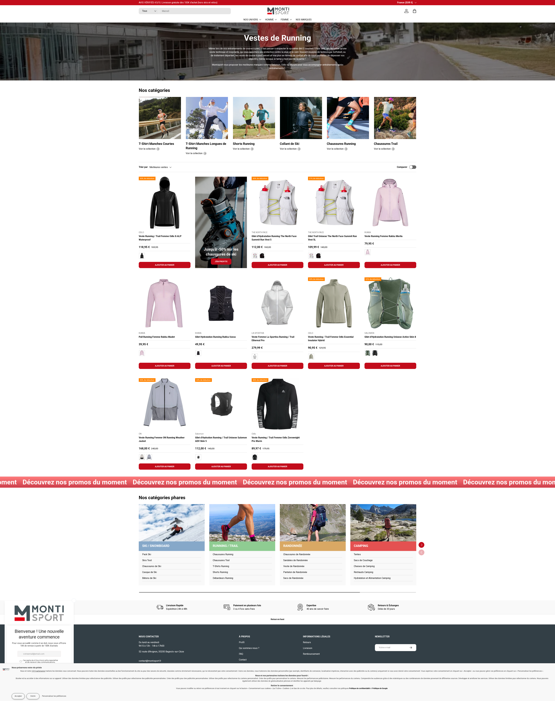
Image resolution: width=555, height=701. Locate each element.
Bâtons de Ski (149, 578)
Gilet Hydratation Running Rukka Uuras (215, 337)
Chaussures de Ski (151, 566)
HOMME (269, 19)
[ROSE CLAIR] (368, 252)
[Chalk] (255, 356)
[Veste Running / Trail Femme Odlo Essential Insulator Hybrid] (334, 303)
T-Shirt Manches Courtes (156, 144)
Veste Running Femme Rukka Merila (384, 236)
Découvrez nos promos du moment (78, 482)
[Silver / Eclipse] (142, 457)
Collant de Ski (289, 144)
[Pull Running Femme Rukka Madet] (164, 303)
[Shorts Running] (254, 118)
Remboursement (311, 654)
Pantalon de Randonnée (295, 572)
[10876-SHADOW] (311, 356)
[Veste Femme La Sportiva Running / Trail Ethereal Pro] (277, 303)
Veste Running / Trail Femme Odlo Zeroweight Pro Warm (276, 439)
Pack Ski (146, 554)
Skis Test (147, 560)
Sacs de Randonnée (293, 578)
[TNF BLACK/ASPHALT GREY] (262, 256)
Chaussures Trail (386, 144)
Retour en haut (277, 619)
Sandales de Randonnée (295, 560)
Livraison (307, 648)
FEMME (285, 19)
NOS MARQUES (304, 19)
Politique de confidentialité (359, 688)
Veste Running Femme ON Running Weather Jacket (162, 439)
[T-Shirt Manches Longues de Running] (207, 118)
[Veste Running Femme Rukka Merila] (390, 202)
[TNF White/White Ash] (255, 256)
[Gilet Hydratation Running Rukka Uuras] (221, 303)
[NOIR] (198, 353)
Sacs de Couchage (363, 560)
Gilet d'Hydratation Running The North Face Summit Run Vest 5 (274, 238)
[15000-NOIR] (255, 457)
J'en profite (221, 261)
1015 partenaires (38, 671)
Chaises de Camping (364, 566)
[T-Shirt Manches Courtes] (160, 118)
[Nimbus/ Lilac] (149, 457)
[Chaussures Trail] (395, 118)
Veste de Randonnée (293, 566)
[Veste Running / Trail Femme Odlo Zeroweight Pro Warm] (277, 404)
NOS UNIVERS (250, 19)
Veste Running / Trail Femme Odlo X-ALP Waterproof (160, 238)
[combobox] (185, 11)
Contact (243, 659)
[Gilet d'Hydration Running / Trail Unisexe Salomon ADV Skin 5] (221, 404)
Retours (307, 642)
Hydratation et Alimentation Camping (372, 578)
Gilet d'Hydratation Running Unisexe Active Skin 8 (390, 337)
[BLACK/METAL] (375, 353)
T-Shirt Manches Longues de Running (206, 146)
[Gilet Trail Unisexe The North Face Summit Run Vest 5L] (334, 202)
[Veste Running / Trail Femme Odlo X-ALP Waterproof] (164, 202)
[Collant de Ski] (301, 118)
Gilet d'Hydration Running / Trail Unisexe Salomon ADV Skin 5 (221, 439)
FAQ (241, 654)
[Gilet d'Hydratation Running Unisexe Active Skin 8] (390, 303)
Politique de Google (379, 688)
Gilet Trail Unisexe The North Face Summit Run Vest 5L (332, 238)
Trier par (143, 167)
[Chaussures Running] (348, 118)
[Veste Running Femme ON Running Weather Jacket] (164, 404)
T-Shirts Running (221, 566)
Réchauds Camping (363, 572)
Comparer (402, 167)
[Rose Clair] (142, 353)
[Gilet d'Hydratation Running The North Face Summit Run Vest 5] (277, 202)
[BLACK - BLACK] (142, 256)
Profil (241, 642)
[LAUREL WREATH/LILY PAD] (368, 353)
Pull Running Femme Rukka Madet (157, 337)
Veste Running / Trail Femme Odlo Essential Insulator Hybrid (331, 339)
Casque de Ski (149, 572)
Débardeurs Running (223, 578)
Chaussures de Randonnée (296, 554)
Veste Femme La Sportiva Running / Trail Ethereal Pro (273, 339)
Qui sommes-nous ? (249, 648)
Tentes (357, 554)
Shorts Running (244, 144)
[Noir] (198, 457)
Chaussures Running (341, 144)
